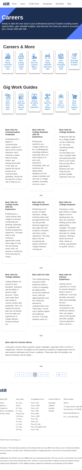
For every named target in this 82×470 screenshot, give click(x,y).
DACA (18, 405)
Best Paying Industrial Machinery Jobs (48, 65)
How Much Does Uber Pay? (8, 105)
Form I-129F (35, 416)
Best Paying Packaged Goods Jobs (61, 65)
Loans (22, 4)
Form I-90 (34, 419)
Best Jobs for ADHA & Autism (74, 63)
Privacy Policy (5, 413)
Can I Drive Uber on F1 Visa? (61, 104)
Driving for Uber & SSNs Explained (34, 104)
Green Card (20, 413)
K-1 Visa (19, 421)
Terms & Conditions (7, 411)
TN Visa (19, 429)
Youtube (51, 411)
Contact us (4, 408)
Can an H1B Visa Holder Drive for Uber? (21, 105)
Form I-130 (35, 403)
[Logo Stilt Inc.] (6, 4)
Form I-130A (35, 405)
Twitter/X (51, 405)
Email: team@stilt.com (71, 413)
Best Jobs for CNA (40, 275)
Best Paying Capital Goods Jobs (21, 65)
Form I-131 (35, 408)
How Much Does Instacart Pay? (74, 105)
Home (14, 4)
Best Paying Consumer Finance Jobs (8, 65)
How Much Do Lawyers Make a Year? (34, 65)
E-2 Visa (19, 408)
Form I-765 (35, 429)
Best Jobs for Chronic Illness (18, 342)
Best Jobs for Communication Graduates (12, 132)
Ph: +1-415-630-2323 (71, 417)
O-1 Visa (19, 427)
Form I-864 (35, 413)
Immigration (47, 4)
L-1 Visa (19, 424)
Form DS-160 (35, 424)
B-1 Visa (19, 403)
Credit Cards (34, 4)
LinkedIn (51, 408)
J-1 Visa (19, 419)
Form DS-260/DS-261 (38, 427)
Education (60, 4)
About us (3, 405)
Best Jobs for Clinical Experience (65, 277)
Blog (69, 4)
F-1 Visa (19, 411)
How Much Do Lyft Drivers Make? (47, 105)
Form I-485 (35, 411)
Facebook (51, 403)
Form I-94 (34, 421)
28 (59, 374)
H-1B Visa (19, 416)
